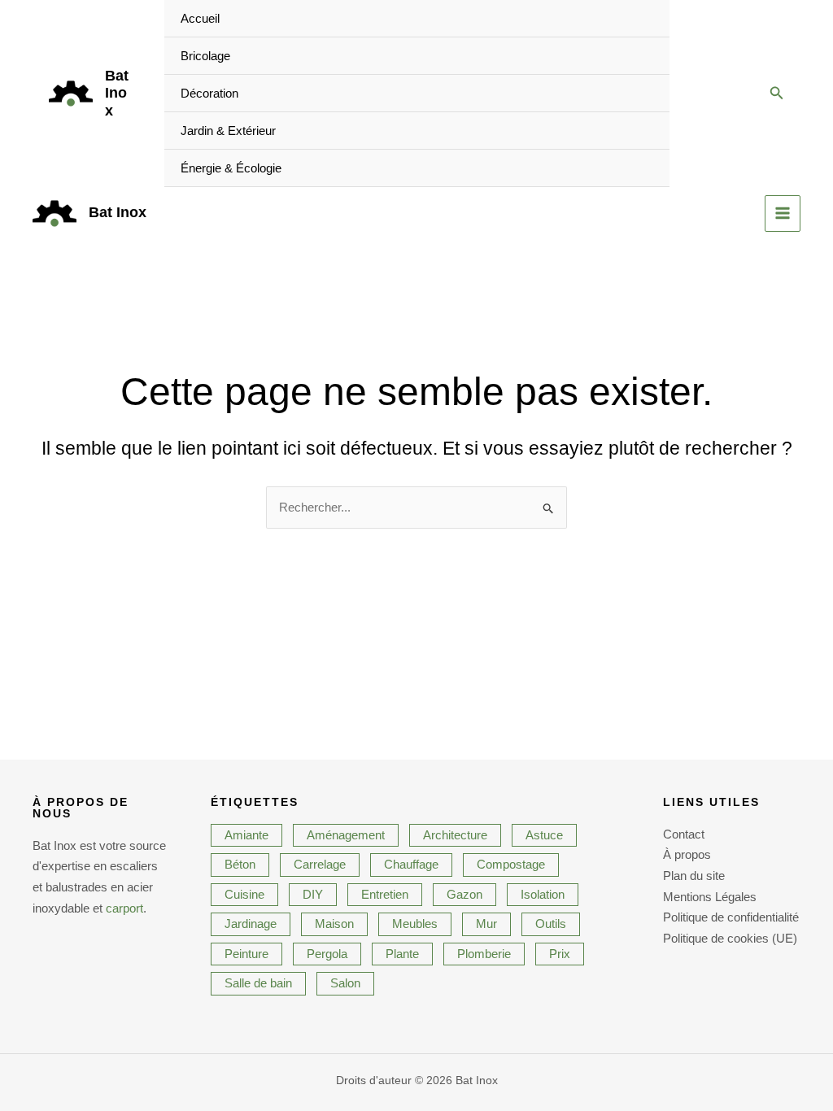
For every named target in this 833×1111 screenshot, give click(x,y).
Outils (550, 923)
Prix (559, 954)
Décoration (209, 93)
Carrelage (320, 864)
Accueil (200, 18)
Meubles (415, 923)
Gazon (464, 894)
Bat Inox (117, 93)
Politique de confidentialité (731, 917)
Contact (683, 834)
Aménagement (346, 835)
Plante (402, 954)
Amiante (246, 835)
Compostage (511, 864)
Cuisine (244, 894)
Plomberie (484, 954)
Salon (345, 983)
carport (124, 908)
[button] (777, 93)
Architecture (455, 835)
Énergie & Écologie (231, 168)
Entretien (384, 894)
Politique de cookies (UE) (730, 938)
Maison (334, 923)
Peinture (246, 954)
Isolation (543, 894)
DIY (313, 894)
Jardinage (251, 923)
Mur (486, 923)
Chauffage (411, 864)
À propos (687, 854)
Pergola (327, 954)
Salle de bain (258, 983)
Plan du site (694, 875)
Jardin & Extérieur (228, 130)
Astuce (544, 835)
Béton (240, 864)
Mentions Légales (710, 897)
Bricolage (205, 56)
